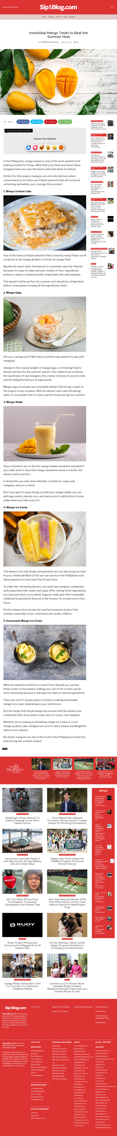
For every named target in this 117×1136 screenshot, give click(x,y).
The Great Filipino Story (97, 135)
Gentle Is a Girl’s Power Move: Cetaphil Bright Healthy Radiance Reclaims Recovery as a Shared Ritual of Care (98, 271)
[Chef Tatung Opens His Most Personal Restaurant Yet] (109, 812)
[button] (112, 7)
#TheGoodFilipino (97, 121)
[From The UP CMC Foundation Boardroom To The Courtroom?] (109, 894)
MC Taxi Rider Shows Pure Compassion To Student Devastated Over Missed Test (98, 189)
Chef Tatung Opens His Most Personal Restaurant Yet (100, 815)
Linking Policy (101, 1022)
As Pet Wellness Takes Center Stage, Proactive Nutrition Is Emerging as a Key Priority (98, 238)
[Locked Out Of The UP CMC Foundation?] (109, 908)
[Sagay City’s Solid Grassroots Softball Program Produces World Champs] (110, 170)
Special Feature (96, 152)
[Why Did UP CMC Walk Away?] (109, 919)
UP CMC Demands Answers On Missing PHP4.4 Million (100, 850)
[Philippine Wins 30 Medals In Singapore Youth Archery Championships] (105, 764)
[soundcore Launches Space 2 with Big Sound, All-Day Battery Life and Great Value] (110, 154)
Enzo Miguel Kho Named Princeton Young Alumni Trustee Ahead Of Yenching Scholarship (98, 142)
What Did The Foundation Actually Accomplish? (100, 929)
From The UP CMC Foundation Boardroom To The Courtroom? (100, 897)
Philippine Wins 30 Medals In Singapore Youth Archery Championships (105, 774)
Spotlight (94, 217)
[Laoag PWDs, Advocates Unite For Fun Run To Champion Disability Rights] (111, 251)
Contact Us (35, 1007)
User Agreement (102, 1007)
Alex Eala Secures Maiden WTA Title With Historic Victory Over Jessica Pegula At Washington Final (98, 207)
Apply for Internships (60, 1011)
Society (5, 749)
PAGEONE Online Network (50, 42)
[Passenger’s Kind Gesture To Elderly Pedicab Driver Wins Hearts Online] (110, 123)
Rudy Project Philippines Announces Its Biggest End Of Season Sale (97, 223)
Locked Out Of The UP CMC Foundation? (100, 909)
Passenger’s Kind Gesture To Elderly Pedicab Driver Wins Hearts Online (98, 126)
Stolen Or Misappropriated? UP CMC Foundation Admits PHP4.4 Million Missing (102, 864)
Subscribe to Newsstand (83, 1007)
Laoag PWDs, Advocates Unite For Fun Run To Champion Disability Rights (99, 254)
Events (93, 264)
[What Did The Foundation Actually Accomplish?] (109, 927)
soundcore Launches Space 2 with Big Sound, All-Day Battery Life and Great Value (98, 158)
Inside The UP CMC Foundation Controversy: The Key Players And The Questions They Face (100, 881)
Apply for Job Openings (61, 1007)
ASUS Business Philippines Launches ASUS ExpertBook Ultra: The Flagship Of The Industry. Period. (100, 833)
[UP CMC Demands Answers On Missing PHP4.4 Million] (109, 847)
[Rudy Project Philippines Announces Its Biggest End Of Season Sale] (110, 219)
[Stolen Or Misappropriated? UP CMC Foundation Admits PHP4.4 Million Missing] (112, 861)
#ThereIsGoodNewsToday (99, 248)
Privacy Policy (101, 1011)
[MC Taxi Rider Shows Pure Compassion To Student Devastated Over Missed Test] (110, 184)
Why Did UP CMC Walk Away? (100, 919)
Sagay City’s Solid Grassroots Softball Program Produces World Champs (98, 174)
